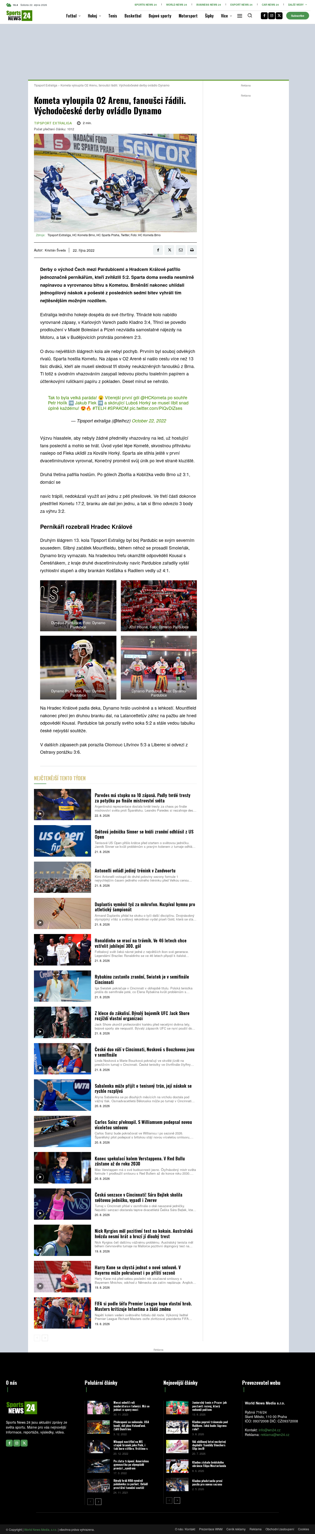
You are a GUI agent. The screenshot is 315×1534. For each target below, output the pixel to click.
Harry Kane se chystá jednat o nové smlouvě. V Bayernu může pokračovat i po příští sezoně (138, 1270)
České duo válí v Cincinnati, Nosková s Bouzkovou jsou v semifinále (144, 1052)
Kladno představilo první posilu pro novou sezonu (207, 1482)
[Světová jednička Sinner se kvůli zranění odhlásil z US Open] (62, 840)
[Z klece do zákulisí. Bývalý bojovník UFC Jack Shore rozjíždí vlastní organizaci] (62, 1022)
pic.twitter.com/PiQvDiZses (156, 408)
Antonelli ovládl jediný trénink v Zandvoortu (135, 870)
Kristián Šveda (55, 250)
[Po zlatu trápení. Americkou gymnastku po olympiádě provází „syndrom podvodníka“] (98, 1466)
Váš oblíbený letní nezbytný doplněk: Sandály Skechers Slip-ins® (209, 1445)
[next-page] (45, 1338)
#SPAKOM (118, 408)
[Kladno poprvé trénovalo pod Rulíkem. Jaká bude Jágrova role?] (177, 1427)
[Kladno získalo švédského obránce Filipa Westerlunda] (177, 1466)
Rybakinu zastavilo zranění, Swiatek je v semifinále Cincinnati (142, 979)
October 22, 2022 (149, 420)
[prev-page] (37, 1338)
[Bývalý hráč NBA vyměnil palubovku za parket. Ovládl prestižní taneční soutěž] (98, 1485)
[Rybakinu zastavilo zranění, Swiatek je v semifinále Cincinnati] (62, 986)
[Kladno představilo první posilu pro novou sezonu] (177, 1484)
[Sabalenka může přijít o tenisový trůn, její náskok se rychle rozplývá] (62, 1095)
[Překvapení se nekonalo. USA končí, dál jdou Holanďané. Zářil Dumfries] (98, 1427)
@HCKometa (153, 397)
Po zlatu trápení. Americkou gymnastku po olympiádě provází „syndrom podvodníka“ (131, 1466)
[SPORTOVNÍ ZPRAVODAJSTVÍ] (12, 16)
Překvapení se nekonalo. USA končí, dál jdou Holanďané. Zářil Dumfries (131, 1425)
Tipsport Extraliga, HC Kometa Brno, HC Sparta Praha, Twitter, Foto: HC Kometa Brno (104, 235)
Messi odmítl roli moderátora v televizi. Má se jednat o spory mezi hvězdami (131, 1407)
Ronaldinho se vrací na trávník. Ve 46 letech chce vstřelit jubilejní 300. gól (141, 943)
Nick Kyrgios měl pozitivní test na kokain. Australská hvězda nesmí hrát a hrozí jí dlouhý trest (144, 1233)
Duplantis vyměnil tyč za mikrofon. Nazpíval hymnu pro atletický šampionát (145, 907)
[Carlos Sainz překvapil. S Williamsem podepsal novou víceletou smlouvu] (62, 1131)
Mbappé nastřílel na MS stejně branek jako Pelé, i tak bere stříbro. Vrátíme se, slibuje (131, 1446)
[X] (279, 15)
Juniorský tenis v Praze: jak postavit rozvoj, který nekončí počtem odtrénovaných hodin (209, 1407)
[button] (250, 15)
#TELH (99, 408)
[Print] (192, 250)
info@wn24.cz (270, 1429)
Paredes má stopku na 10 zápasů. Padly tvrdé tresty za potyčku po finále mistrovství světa (142, 798)
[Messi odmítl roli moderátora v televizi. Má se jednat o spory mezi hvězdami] (98, 1407)
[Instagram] (271, 15)
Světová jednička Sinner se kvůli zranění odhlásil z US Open (144, 834)
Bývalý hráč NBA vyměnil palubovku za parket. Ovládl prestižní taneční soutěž (130, 1484)
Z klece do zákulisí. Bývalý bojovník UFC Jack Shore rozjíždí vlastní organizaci (142, 1016)
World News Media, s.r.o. (40, 1529)
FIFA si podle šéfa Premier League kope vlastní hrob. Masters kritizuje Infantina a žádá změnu (143, 1306)
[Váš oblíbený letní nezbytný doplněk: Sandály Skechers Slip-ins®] (177, 1446)
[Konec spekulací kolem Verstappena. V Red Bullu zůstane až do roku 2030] (62, 1167)
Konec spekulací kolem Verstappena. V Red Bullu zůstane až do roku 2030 (140, 1161)
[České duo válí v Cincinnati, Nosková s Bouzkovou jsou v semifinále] (62, 1058)
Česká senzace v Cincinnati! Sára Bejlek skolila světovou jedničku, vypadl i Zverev (138, 1197)
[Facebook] (264, 15)
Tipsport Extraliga (45, 85)
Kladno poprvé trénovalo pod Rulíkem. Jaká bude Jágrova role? (210, 1425)
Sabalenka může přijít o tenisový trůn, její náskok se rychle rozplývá (143, 1088)
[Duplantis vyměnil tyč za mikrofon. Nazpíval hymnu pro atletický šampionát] (62, 913)
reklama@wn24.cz (275, 1434)
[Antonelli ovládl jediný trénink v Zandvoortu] (62, 877)
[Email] (181, 250)
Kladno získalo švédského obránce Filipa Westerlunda (209, 1464)
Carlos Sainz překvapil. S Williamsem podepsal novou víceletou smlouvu (143, 1125)
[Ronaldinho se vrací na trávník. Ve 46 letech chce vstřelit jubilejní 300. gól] (62, 949)
